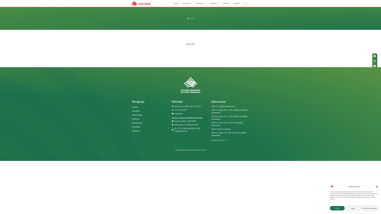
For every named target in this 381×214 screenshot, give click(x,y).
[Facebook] (374, 56)
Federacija (200, 3)
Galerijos (135, 119)
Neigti (353, 208)
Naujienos (186, 3)
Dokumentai (137, 115)
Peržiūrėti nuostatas (370, 208)
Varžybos (213, 3)
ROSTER (226, 3)
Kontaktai (236, 3)
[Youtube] (374, 65)
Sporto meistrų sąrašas (221, 129)
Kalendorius (137, 123)
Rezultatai (136, 127)
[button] (377, 187)
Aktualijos (136, 111)
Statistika (136, 131)
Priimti (337, 208)
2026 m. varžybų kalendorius (223, 106)
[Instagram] (374, 60)
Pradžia (176, 3)
